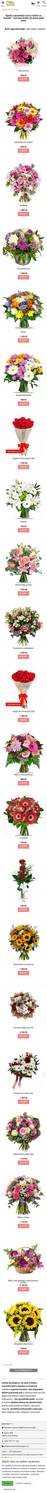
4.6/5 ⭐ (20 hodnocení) (11, 1452)
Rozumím (7, 1483)
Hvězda (14, 9)
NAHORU (8, 1365)
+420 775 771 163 (11, 1441)
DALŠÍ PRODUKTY (23, 1370)
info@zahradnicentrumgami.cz (16, 1446)
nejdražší (41, 29)
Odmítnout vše (9, 1489)
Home (4, 9)
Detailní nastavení (23, 1483)
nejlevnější (31, 29)
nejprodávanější (17, 29)
